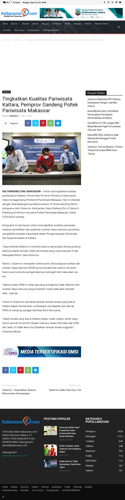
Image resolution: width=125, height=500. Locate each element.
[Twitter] (112, 2)
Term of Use (37, 490)
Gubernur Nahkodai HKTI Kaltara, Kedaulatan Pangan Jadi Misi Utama (104, 102)
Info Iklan (25, 490)
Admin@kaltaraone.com (15, 455)
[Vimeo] (116, 2)
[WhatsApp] (50, 123)
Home (5, 487)
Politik (67, 487)
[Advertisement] (62, 66)
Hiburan (45, 487)
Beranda (6, 39)
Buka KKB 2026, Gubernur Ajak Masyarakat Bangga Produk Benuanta (103, 138)
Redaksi (88, 487)
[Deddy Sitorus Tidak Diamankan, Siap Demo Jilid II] (50, 463)
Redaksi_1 (14, 116)
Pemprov (17, 39)
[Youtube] (120, 2)
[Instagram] (108, 2)
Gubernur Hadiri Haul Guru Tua (65, 390)
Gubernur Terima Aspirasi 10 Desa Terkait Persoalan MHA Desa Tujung (105, 150)
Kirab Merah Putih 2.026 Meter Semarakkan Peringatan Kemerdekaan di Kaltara (103, 114)
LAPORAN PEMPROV (71, 490)
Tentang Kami (52, 490)
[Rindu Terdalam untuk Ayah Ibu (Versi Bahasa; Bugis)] (50, 450)
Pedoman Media (9, 490)
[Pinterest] (43, 123)
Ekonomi (25, 487)
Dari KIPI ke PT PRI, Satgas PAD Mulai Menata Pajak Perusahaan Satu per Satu (104, 126)
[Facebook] (104, 2)
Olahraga (77, 487)
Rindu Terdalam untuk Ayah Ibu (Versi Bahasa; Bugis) (70, 449)
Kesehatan (57, 487)
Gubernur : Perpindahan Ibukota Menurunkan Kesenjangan (19, 392)
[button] (119, 27)
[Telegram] (58, 123)
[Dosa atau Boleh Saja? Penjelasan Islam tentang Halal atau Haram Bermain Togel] (50, 430)
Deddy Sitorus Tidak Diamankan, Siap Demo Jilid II (70, 464)
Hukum (35, 487)
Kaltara (14, 487)
